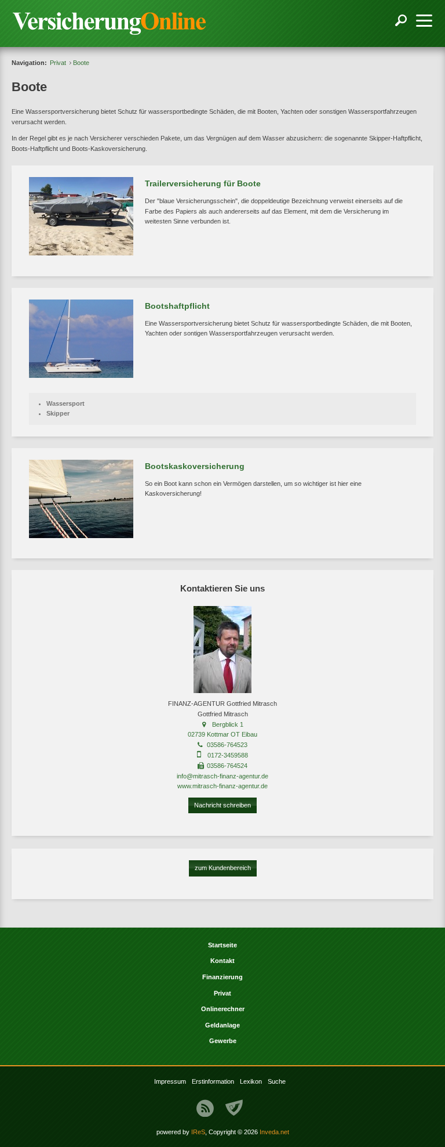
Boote (81, 62)
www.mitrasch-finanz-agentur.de (222, 785)
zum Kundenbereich (223, 867)
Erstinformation (213, 1081)
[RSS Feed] (205, 1108)
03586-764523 (227, 744)
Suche (277, 1081)
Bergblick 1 (227, 724)
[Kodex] (234, 1108)
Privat (58, 62)
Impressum (170, 1081)
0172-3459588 (227, 755)
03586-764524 (227, 765)
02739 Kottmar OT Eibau (222, 734)
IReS (198, 1131)
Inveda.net (274, 1131)
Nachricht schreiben (222, 805)
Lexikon (251, 1081)
